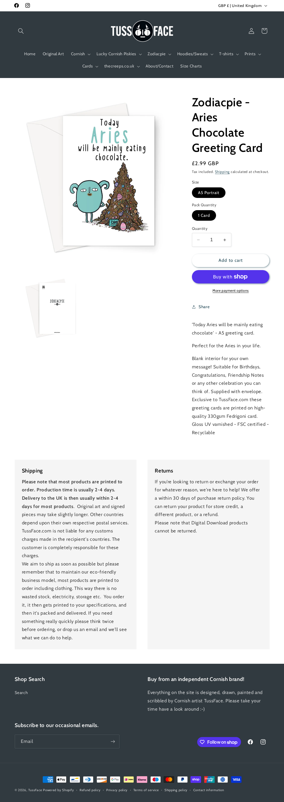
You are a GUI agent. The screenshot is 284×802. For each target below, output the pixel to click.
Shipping (222, 172)
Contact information (208, 790)
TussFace (35, 790)
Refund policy (90, 790)
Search (21, 692)
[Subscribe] (112, 741)
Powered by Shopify (58, 790)
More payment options (230, 290)
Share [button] (204, 306)
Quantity (199, 228)
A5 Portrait (209, 192)
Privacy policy (117, 790)
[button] (21, 30)
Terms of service (146, 790)
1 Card (204, 215)
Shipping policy (175, 790)
